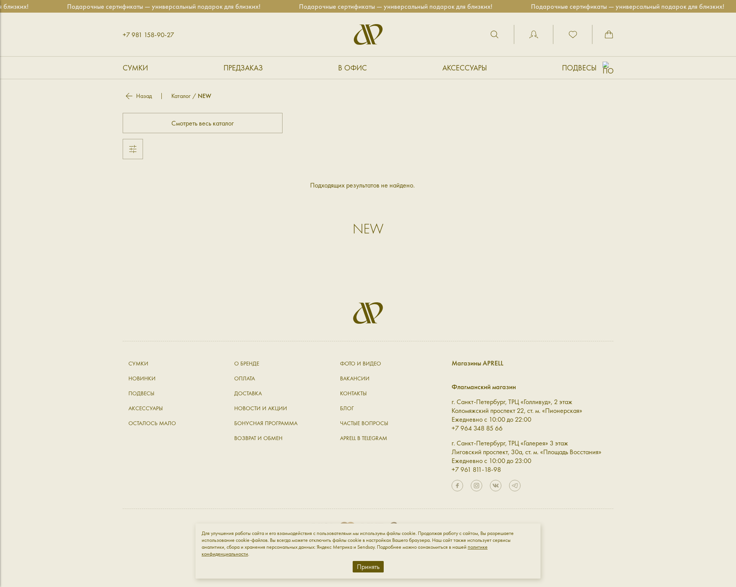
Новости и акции (260, 408)
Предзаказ (243, 68)
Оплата (244, 378)
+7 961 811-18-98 (476, 469)
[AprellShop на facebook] (457, 485)
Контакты (353, 393)
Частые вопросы (364, 423)
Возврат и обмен (258, 438)
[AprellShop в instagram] (476, 485)
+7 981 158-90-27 (148, 34)
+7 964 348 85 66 (477, 428)
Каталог (181, 96)
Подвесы (579, 68)
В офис (352, 68)
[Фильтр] (133, 149)
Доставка (248, 393)
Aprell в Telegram (363, 438)
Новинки (142, 378)
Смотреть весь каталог (202, 123)
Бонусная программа (265, 423)
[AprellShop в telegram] (515, 485)
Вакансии (355, 378)
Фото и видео (360, 363)
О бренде (246, 363)
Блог (347, 408)
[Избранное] (572, 34)
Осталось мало (152, 423)
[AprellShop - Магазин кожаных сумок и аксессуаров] (368, 34)
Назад (144, 96)
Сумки (135, 68)
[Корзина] (608, 34)
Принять (368, 566)
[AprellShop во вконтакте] (495, 485)
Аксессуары (464, 68)
